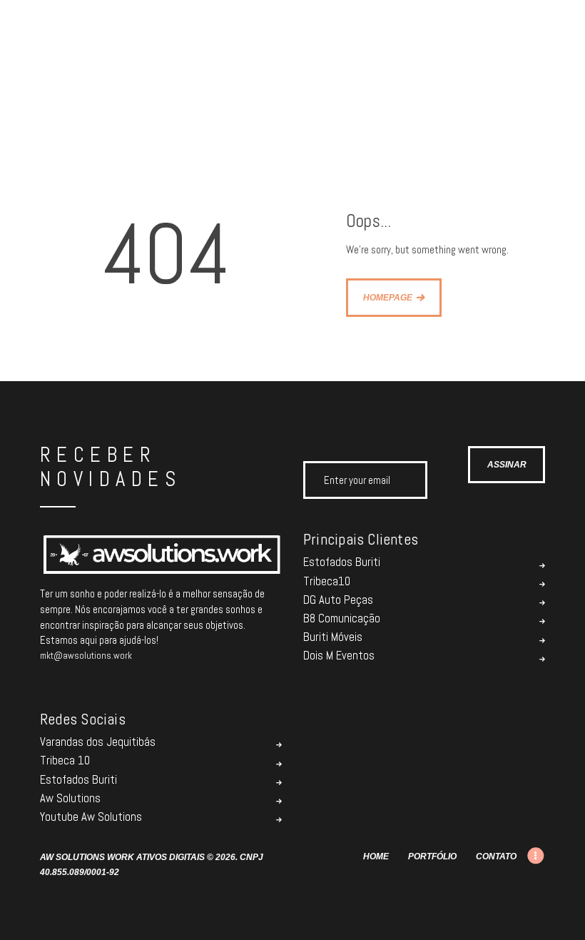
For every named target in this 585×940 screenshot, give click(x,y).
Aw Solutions (70, 798)
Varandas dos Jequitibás (98, 742)
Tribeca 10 (65, 760)
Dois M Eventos (339, 656)
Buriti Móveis (332, 637)
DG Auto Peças (338, 600)
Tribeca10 (326, 581)
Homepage (387, 297)
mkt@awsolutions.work (86, 656)
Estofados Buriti (341, 562)
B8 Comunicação (341, 618)
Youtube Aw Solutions (91, 817)
